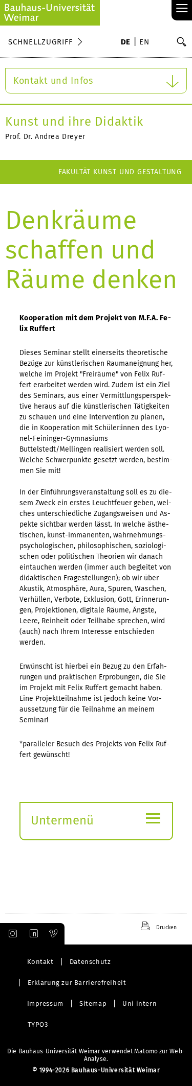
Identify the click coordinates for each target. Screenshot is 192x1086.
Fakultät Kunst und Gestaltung (120, 172)
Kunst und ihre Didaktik (74, 121)
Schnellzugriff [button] (40, 41)
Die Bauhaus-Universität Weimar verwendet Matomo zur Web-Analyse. (96, 1055)
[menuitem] (125, 43)
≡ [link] (182, 9)
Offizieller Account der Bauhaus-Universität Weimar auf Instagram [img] (11, 934)
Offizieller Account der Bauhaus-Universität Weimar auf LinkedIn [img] (32, 934)
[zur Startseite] (50, 13)
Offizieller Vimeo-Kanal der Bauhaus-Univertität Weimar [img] (54, 934)
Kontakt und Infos (53, 80)
